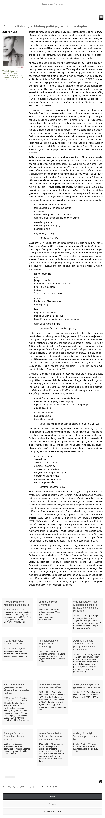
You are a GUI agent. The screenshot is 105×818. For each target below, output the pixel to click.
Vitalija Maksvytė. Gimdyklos (48, 603)
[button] (101, 781)
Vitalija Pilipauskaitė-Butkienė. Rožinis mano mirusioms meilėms (51, 736)
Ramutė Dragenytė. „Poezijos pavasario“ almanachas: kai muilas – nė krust (17, 689)
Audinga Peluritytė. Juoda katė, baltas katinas (14, 736)
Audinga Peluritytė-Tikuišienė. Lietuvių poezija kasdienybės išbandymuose (84, 645)
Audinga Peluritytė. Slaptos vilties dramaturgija (49, 643)
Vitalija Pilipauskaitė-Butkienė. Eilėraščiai (50, 686)
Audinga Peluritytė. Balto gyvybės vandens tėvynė (86, 686)
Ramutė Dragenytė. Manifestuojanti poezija (16, 603)
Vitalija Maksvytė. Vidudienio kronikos (14, 642)
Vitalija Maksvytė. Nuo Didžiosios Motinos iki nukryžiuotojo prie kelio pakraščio (85, 606)
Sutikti (52, 796)
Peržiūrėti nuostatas (52, 811)
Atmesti (52, 804)
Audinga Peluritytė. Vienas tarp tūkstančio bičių (85, 736)
